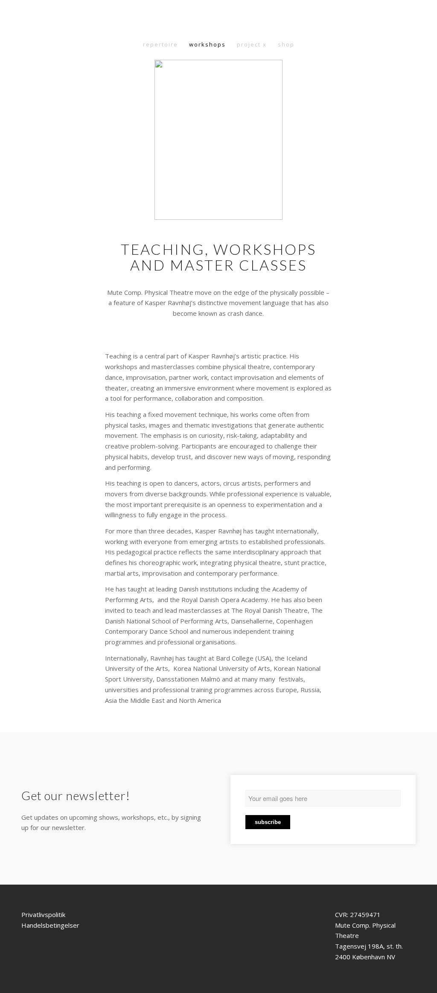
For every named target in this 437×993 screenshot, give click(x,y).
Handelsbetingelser (50, 925)
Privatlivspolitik (43, 914)
